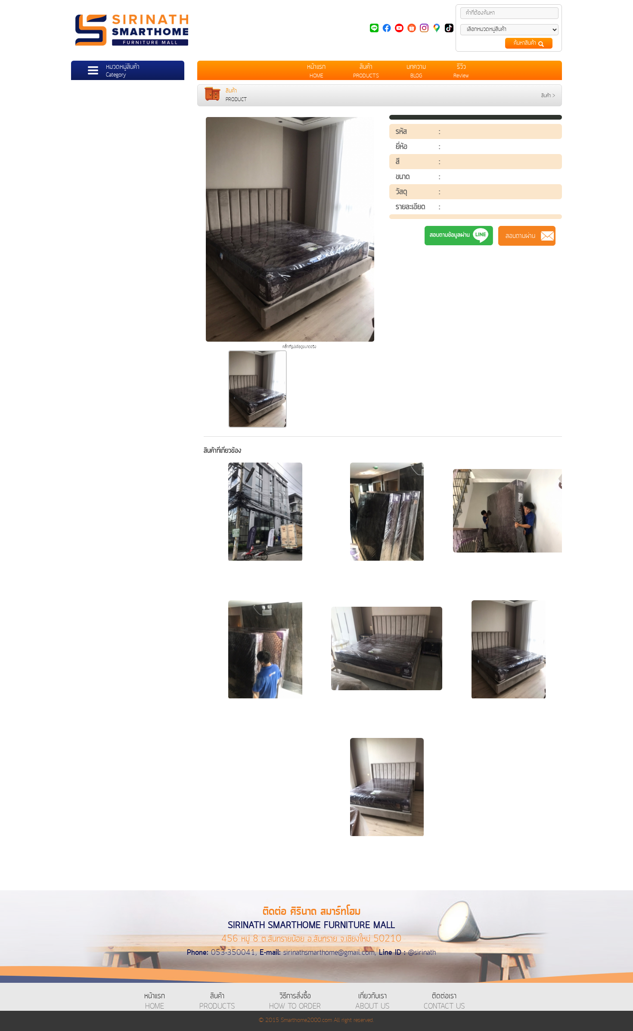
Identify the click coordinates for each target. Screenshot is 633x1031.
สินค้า (546, 96)
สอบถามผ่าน (527, 236)
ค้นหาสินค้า (526, 43)
